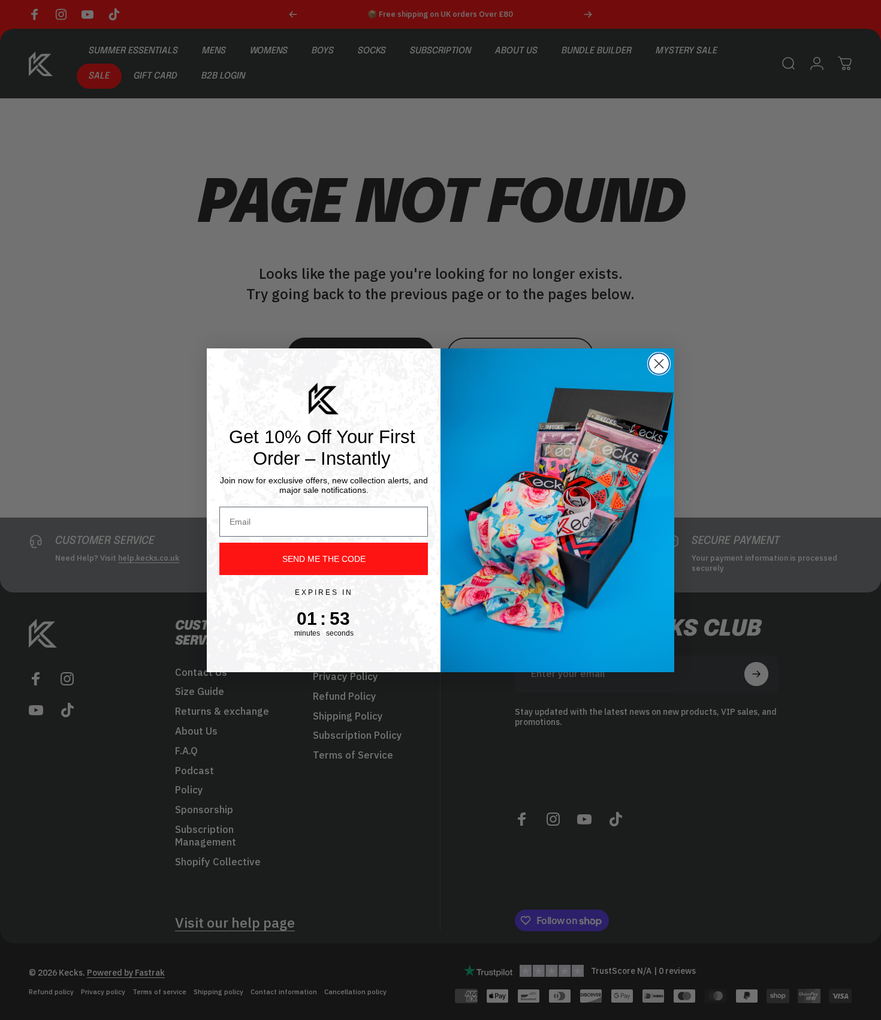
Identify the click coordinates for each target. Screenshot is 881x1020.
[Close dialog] (658, 363)
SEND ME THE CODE (324, 559)
